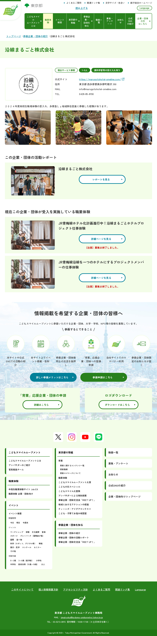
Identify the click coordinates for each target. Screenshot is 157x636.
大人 (43, 564)
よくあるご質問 (73, 3)
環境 (40, 543)
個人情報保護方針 (48, 589)
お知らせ (113, 474)
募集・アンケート (118, 463)
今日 (12, 522)
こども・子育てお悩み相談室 (72, 513)
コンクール (26, 547)
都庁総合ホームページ (141, 3)
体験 (27, 532)
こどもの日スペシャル (69, 486)
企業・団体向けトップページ (124, 496)
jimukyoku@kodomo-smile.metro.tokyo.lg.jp (82, 617)
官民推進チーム (16, 469)
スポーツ (14, 535)
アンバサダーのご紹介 (19, 465)
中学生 (13, 564)
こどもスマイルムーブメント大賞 (74, 482)
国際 (12, 539)
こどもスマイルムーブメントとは (25, 460)
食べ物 (19, 539)
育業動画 (64, 469)
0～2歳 (13, 560)
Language (144, 7)
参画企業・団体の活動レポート (73, 537)
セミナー (37, 547)
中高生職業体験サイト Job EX (23, 489)
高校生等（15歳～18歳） (28, 564)
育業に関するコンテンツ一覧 (72, 465)
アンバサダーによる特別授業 (72, 495)
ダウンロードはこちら (117, 405)
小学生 (39, 560)
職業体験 (62, 477)
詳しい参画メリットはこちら (52, 377)
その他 (13, 551)
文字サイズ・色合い (115, 3)
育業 (60, 460)
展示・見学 (15, 547)
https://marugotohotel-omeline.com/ (100, 79)
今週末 (25, 522)
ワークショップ (16, 532)
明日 (18, 522)
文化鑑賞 (35, 532)
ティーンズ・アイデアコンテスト (74, 508)
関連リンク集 (93, 3)
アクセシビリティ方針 (75, 589)
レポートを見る (101, 179)
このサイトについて (22, 589)
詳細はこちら (41, 405)
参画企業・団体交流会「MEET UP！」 (77, 500)
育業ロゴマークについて (70, 473)
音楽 (44, 532)
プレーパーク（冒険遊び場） (32, 535)
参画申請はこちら (103, 377)
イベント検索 (15, 513)
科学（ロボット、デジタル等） (23, 543)
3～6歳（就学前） (26, 560)
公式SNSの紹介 (117, 485)
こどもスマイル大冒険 (69, 491)
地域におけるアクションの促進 (73, 504)
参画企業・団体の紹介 (69, 533)
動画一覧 (113, 452)
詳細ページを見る (101, 239)
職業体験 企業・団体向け (21, 493)
